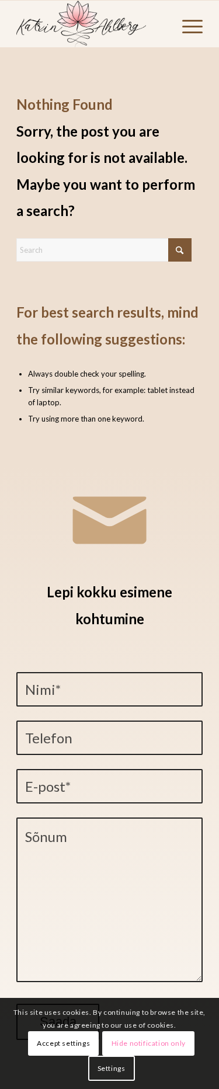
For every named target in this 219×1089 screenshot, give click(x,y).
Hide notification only (149, 1043)
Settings (112, 1068)
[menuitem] (187, 24)
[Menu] (187, 24)
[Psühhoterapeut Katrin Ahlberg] (90, 24)
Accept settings (63, 1043)
